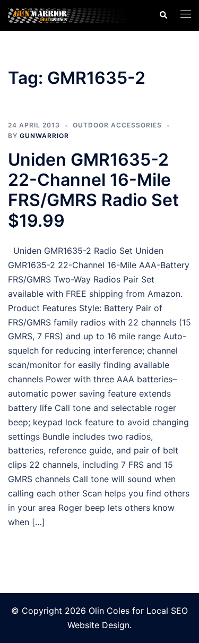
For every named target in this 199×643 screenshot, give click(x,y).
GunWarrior (44, 136)
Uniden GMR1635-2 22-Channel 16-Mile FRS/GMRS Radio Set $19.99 (93, 190)
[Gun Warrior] (75, 15)
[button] (163, 15)
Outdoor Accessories (117, 125)
